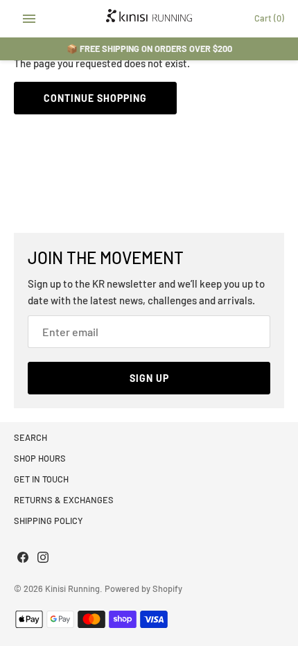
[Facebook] (22, 559)
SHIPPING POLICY (48, 520)
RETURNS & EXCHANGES (64, 499)
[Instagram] (43, 559)
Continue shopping (95, 98)
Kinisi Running (72, 588)
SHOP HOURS (40, 458)
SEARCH (30, 437)
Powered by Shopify (143, 588)
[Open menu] (29, 18)
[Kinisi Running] (149, 18)
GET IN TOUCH (41, 478)
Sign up (149, 378)
